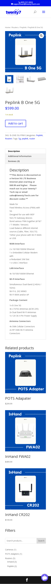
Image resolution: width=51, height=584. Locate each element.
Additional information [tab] (19, 156)
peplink (25, 138)
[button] (41, 35)
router (32, 138)
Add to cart (15, 123)
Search (41, 540)
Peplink (23, 27)
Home (7, 27)
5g (19, 138)
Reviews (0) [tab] (14, 161)
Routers (15, 27)
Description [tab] (14, 151)
